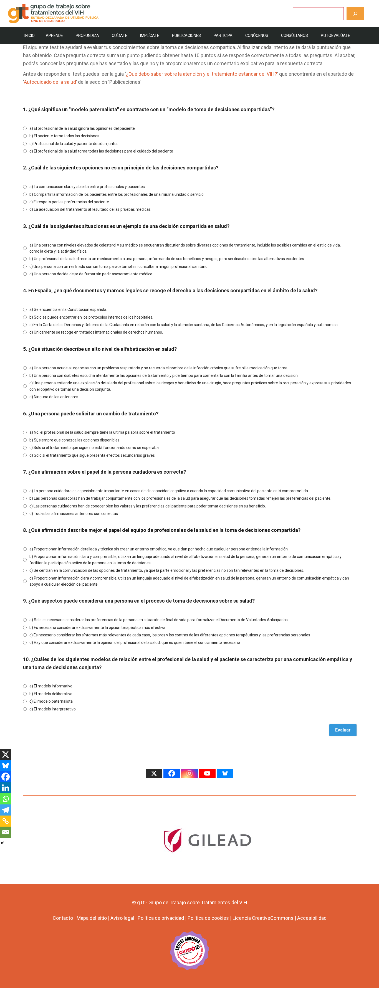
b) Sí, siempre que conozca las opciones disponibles (74, 440)
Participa (223, 35)
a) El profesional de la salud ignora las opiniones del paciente (82, 128)
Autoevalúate (335, 35)
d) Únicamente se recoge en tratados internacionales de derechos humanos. (96, 332)
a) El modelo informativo (50, 686)
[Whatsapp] (5, 798)
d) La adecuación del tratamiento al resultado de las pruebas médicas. (90, 209)
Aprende (54, 35)
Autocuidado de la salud (50, 82)
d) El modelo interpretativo (52, 709)
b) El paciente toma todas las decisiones (64, 136)
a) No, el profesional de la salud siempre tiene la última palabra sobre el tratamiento (102, 432)
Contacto (63, 918)
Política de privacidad (161, 918)
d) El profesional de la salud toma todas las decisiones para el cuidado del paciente (101, 151)
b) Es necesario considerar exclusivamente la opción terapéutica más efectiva (97, 627)
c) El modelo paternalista (51, 701)
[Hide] (2, 843)
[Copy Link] (5, 821)
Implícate (149, 35)
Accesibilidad (312, 918)
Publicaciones (186, 35)
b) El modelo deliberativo (50, 694)
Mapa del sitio (92, 918)
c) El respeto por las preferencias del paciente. (69, 202)
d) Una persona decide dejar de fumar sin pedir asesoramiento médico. (91, 274)
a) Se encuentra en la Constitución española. (68, 309)
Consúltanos (294, 35)
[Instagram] (189, 773)
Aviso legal (122, 918)
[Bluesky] (5, 765)
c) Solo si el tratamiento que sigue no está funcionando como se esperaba (94, 447)
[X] (5, 754)
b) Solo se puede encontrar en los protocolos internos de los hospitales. (91, 317)
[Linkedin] (5, 787)
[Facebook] (5, 776)
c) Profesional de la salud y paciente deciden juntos (73, 143)
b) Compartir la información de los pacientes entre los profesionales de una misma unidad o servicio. (116, 194)
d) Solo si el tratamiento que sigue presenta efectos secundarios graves (92, 455)
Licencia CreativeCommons (263, 918)
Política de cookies (208, 918)
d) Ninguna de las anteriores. (54, 397)
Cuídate (119, 35)
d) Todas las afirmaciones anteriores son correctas (73, 513)
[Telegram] (5, 810)
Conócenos (256, 35)
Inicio (29, 35)
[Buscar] (355, 13)
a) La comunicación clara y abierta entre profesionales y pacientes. (87, 186)
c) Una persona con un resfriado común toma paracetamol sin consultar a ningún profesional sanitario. (118, 266)
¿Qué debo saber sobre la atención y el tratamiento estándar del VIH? (201, 74)
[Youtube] (207, 773)
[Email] (5, 832)
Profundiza (87, 35)
